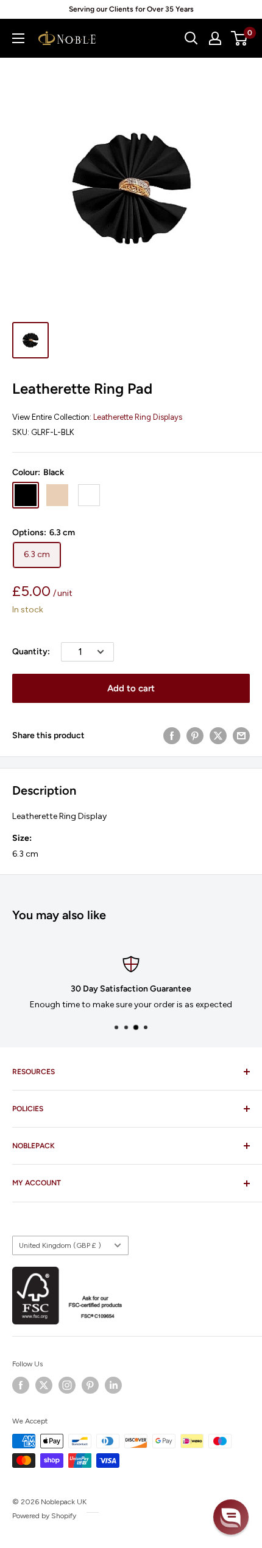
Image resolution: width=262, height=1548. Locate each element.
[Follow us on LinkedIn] (113, 1385)
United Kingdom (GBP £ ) (60, 1245)
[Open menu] (18, 38)
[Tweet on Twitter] (218, 735)
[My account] (215, 38)
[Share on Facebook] (171, 735)
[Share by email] (241, 735)
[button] (231, 1517)
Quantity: (31, 651)
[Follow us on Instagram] (67, 1385)
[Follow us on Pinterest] (90, 1385)
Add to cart (131, 688)
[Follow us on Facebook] (20, 1385)
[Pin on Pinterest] (195, 735)
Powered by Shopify (44, 1516)
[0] (239, 38)
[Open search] (191, 38)
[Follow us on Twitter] (43, 1385)
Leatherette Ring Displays (137, 417)
